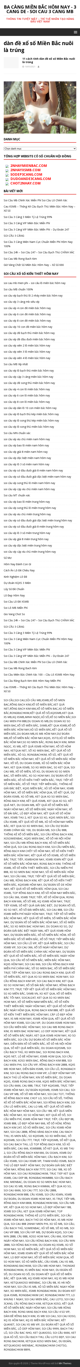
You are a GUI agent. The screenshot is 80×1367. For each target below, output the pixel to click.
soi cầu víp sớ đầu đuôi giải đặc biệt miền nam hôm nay (37, 476)
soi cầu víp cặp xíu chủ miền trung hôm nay (30, 551)
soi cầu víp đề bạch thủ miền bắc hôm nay (29, 333)
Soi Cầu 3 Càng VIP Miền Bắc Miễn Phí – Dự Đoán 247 (36, 229)
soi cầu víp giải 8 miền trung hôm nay (26, 539)
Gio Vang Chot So (14, 614)
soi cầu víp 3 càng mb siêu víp (21, 301)
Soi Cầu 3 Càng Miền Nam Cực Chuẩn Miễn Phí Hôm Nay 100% (38, 641)
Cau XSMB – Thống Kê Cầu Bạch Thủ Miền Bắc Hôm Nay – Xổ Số (39, 689)
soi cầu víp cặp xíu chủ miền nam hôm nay (29, 489)
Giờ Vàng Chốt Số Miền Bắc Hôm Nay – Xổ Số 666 (34, 265)
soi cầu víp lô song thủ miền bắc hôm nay (29, 426)
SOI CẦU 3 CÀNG (14, 235)
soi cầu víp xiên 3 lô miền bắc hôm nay (27, 351)
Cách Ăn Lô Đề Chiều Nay (19, 570)
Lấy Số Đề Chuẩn (14, 589)
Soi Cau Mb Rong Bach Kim (20, 258)
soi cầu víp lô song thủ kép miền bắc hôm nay (31, 420)
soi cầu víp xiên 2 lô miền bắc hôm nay (27, 345)
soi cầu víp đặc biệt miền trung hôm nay (28, 545)
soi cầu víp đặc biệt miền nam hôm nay (27, 458)
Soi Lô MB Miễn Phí (16, 608)
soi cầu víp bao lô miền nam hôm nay (26, 445)
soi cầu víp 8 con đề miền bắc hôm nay (27, 320)
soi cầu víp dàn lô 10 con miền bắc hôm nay (30, 408)
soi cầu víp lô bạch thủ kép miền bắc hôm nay (31, 414)
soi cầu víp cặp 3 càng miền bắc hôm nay (28, 376)
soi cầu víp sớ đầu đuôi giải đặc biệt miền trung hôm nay (38, 520)
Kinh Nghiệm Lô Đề (15, 576)
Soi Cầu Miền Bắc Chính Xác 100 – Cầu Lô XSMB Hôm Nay (39, 674)
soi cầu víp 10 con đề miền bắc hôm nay (28, 327)
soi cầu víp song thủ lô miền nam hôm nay (29, 483)
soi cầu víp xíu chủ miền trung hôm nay (27, 514)
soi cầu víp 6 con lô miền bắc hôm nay (27, 395)
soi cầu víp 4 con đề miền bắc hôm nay (27, 308)
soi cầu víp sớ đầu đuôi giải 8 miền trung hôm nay (34, 526)
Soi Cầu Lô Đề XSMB (16, 601)
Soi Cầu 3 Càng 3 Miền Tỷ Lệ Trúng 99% (28, 217)
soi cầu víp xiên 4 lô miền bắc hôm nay (27, 358)
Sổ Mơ (8, 558)
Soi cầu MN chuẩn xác (17, 433)
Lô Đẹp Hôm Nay (14, 595)
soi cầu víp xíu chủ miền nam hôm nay (27, 439)
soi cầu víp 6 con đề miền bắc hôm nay (27, 314)
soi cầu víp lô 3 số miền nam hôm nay (26, 464)
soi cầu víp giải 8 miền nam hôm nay (26, 451)
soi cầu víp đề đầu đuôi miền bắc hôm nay (29, 339)
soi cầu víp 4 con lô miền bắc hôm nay (27, 389)
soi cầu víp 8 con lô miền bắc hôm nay (27, 402)
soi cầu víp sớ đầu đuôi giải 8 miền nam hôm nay (33, 470)
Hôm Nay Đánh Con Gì (17, 564)
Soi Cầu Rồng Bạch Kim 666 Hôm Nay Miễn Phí (32, 680)
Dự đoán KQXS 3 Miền (17, 583)
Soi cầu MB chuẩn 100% (18, 289)
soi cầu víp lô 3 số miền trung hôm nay (27, 533)
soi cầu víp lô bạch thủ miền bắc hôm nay (29, 370)
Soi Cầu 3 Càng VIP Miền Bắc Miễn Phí (27, 223)
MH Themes (65, 1363)
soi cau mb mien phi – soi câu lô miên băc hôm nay (34, 283)
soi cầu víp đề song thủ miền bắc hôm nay (29, 383)
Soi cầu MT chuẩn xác (17, 495)
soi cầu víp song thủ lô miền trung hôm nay (30, 508)
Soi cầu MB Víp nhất (16, 364)
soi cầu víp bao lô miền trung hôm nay (27, 501)
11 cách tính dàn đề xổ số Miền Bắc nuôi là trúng (48, 60)
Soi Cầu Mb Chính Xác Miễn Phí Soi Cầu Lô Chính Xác (35, 200)
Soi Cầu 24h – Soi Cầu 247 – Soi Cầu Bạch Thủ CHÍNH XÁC (39, 252)
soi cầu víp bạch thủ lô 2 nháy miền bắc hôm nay (33, 295)
